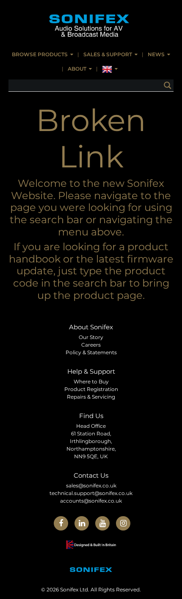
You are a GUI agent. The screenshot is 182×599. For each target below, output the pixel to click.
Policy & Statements (91, 352)
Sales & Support (107, 54)
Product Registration (91, 389)
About (77, 69)
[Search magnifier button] (168, 85)
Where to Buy (91, 381)
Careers (91, 345)
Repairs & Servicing (91, 397)
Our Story (91, 337)
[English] (110, 69)
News (156, 54)
